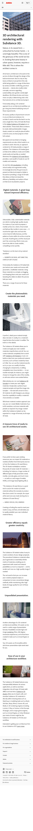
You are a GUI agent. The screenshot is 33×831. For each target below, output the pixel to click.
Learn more (20, 726)
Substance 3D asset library (20, 156)
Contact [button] (5, 755)
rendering (10, 632)
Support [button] (5, 751)
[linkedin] (13, 772)
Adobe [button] (4, 759)
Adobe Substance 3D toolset (16, 124)
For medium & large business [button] (10, 743)
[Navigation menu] (2, 3)
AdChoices (6, 782)
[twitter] (10, 772)
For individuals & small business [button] (11, 739)
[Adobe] (8, 3)
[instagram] (7, 772)
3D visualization (16, 165)
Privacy (24, 775)
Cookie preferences (14, 777)
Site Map (25, 780)
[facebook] (4, 772)
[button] (22, 2)
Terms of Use (5, 777)
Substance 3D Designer (13, 356)
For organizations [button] (7, 747)
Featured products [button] (7, 763)
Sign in (28, 3)
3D (2, 7)
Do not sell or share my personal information (12, 780)
